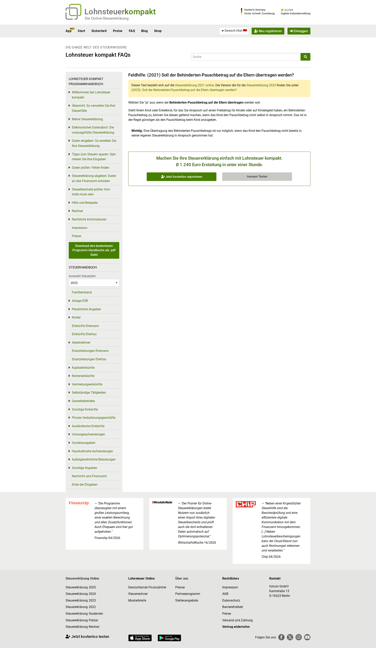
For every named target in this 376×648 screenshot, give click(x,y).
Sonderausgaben (83, 443)
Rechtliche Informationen (89, 219)
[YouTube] (307, 637)
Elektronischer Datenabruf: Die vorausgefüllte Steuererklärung (93, 130)
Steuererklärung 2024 (81, 594)
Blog (144, 31)
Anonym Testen (257, 176)
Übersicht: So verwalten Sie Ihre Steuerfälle (93, 108)
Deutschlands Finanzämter (147, 587)
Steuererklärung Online (82, 578)
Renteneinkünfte (83, 376)
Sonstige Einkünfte (85, 409)
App (68, 31)
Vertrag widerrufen (236, 627)
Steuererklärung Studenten (84, 613)
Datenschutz (231, 600)
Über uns (181, 578)
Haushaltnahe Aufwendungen (92, 451)
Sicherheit (99, 31)
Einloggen (300, 31)
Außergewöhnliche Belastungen (94, 459)
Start (81, 31)
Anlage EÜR (80, 301)
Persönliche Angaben (86, 309)
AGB (225, 594)
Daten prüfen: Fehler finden (90, 167)
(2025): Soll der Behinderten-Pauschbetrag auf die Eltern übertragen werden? (184, 90)
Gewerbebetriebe (83, 401)
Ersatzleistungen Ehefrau (89, 359)
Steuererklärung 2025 (261, 85)
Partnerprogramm (187, 594)
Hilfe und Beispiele (85, 203)
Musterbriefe (137, 600)
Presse (76, 236)
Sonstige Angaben (84, 468)
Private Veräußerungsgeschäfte (93, 418)
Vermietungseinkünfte (87, 384)
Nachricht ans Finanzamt (89, 476)
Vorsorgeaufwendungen (88, 434)
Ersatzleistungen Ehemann (90, 351)
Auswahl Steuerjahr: (82, 276)
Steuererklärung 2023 (81, 600)
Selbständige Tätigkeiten (89, 392)
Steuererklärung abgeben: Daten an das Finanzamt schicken (94, 178)
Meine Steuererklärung (87, 119)
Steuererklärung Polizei (82, 620)
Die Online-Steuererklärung (107, 18)
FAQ (132, 31)
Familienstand (82, 292)
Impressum (79, 228)
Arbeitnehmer (81, 342)
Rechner (77, 211)
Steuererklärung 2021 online (194, 85)
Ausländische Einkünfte (88, 426)
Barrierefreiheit (232, 607)
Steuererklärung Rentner (82, 627)
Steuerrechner (138, 594)
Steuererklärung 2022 (81, 607)
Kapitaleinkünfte (83, 368)
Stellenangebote (186, 600)
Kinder (76, 317)
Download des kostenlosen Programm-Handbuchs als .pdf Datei (94, 250)
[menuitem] (234, 30)
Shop (158, 31)
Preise (118, 31)
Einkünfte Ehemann (85, 326)
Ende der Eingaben (85, 484)
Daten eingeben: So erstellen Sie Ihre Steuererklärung (94, 143)
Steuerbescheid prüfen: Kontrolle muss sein (91, 191)
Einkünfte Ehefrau (84, 334)
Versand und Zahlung (237, 620)
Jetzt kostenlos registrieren (183, 176)
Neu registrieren (270, 31)
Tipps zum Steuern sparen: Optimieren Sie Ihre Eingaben (94, 156)
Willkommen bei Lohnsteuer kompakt (91, 94)
